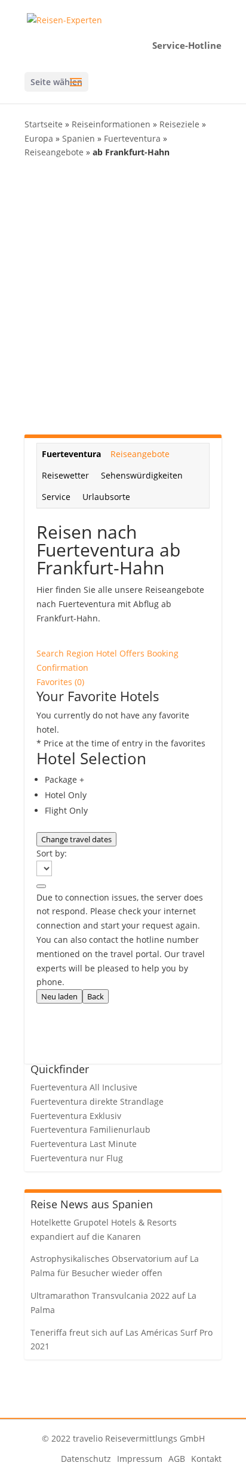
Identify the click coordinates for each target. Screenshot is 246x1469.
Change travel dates (76, 839)
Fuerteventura (132, 138)
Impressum (139, 1458)
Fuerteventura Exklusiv (75, 1115)
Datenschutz (86, 1458)
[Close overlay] (41, 886)
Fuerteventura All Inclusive (83, 1087)
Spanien (78, 138)
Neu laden (59, 996)
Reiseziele (179, 124)
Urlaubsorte (106, 496)
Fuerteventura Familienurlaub (90, 1129)
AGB (176, 1458)
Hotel (107, 653)
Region (81, 653)
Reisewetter (65, 475)
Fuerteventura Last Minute (83, 1143)
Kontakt (206, 1458)
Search (51, 653)
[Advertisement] (123, 297)
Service (56, 496)
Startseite (43, 124)
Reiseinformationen (111, 124)
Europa (38, 138)
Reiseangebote (54, 152)
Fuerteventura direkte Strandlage (97, 1101)
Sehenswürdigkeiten (142, 475)
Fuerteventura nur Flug (76, 1158)
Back (95, 996)
